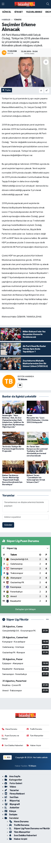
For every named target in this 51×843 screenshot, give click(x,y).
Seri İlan (13, 797)
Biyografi (14, 804)
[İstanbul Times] (25, 4)
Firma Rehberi (17, 794)
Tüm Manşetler (36, 736)
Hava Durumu (11, 729)
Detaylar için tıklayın (25, 609)
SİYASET (18, 12)
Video (12, 787)
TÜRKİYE (17, 20)
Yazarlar (14, 790)
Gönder (8, 525)
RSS (8, 757)
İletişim (13, 814)
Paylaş (8, 90)
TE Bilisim (22, 379)
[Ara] (47, 4)
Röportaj (14, 801)
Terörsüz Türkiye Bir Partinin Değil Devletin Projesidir (13, 449)
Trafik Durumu (36, 729)
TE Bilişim (32, 766)
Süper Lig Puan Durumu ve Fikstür (32, 828)
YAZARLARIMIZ (34, 12)
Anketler (14, 807)
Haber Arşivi (35, 745)
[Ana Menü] (3, 4)
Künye (12, 811)
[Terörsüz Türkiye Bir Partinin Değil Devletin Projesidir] (13, 438)
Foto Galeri (15, 783)
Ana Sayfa (14, 776)
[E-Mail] (20, 385)
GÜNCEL (6, 12)
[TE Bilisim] (8, 381)
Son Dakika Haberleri (14, 745)
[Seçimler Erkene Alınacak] (25, 72)
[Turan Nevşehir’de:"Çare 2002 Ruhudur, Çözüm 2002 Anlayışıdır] (38, 407)
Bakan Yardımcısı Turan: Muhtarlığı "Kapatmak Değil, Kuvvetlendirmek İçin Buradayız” (12, 480)
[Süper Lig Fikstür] (47, 619)
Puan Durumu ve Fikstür (10, 737)
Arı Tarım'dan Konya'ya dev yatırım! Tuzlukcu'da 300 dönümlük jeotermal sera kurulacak (37, 451)
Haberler (6, 20)
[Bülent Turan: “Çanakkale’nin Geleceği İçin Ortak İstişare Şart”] (38, 467)
